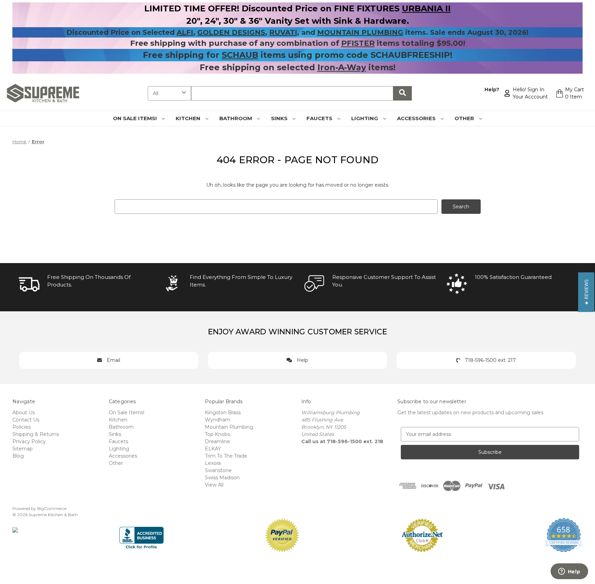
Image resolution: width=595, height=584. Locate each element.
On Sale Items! (135, 118)
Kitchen (189, 118)
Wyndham (217, 420)
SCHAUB (240, 55)
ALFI (185, 32)
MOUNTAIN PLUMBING (360, 32)
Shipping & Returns (35, 434)
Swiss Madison (222, 477)
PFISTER (358, 43)
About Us (23, 412)
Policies (21, 427)
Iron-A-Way (341, 67)
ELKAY (213, 449)
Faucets (320, 118)
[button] (586, 292)
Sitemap (22, 449)
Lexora (213, 463)
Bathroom (236, 118)
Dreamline (217, 441)
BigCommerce (51, 508)
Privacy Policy (29, 441)
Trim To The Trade (226, 456)
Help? (491, 89)
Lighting (365, 118)
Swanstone (218, 470)
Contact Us (25, 420)
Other (465, 118)
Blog (18, 456)
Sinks (280, 118)
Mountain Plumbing (229, 427)
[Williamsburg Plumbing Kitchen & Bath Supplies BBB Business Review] (141, 535)
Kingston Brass (223, 412)
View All (214, 485)
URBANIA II (426, 8)
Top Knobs (217, 434)
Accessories (417, 118)
